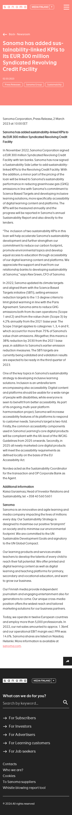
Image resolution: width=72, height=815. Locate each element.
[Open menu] (65, 7)
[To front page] (15, 7)
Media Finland (40, 7)
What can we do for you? (24, 695)
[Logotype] (15, 681)
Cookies (9, 776)
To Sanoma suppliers (19, 782)
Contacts (10, 764)
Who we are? (13, 770)
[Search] (65, 702)
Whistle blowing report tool (24, 788)
